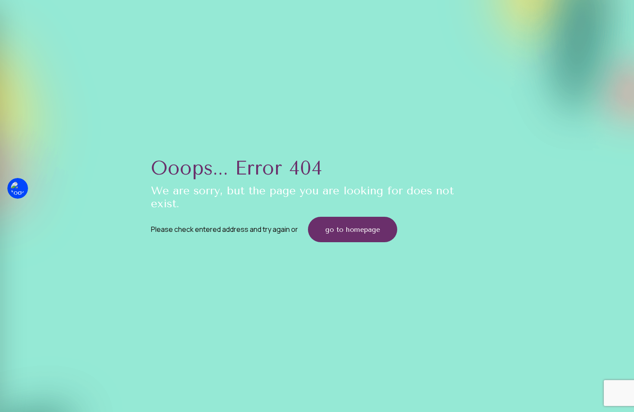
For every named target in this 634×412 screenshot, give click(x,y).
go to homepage (352, 229)
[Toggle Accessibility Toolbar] (17, 188)
